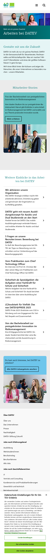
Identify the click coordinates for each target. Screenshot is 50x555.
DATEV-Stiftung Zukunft (13, 436)
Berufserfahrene (9, 459)
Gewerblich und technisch (13, 486)
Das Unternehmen (10, 424)
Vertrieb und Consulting (13, 478)
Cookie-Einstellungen (25, 537)
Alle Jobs (7, 463)
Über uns (7, 420)
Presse (6, 428)
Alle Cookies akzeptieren (25, 551)
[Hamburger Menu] (37, 5)
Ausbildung (8, 447)
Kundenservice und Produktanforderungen (20, 482)
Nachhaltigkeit (9, 432)
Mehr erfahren (13, 119)
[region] (25, 523)
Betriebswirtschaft (10, 490)
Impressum (22, 533)
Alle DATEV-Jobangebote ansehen (22, 369)
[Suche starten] (44, 5)
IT (4, 474)
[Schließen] (46, 494)
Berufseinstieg (9, 455)
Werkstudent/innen (11, 451)
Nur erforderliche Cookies (25, 544)
